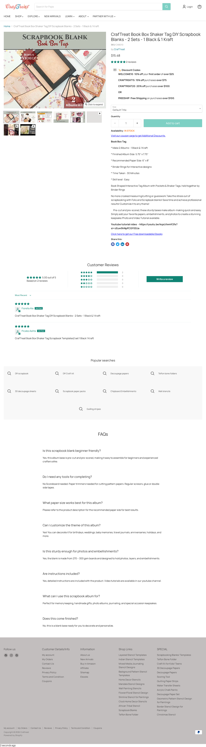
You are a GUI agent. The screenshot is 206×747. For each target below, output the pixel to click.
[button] (118, 62)
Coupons (47, 681)
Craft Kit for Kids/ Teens (169, 663)
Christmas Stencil (166, 714)
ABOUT (83, 16)
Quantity (115, 116)
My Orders (47, 659)
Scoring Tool (163, 676)
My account (48, 655)
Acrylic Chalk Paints (167, 689)
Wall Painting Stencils (130, 688)
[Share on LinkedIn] (122, 244)
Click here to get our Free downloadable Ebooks (136, 234)
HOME (7, 16)
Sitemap (84, 672)
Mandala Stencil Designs (131, 684)
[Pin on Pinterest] (127, 244)
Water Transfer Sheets (168, 685)
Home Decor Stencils (130, 679)
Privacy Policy (49, 672)
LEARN (69, 16)
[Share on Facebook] (113, 244)
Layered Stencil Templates (133, 655)
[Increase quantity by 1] (137, 123)
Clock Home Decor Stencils (133, 701)
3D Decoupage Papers (168, 668)
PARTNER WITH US (103, 16)
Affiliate (84, 668)
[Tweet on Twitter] (117, 244)
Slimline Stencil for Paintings (134, 697)
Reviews (46, 668)
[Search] (166, 6)
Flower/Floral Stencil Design (133, 692)
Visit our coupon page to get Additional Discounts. (138, 135)
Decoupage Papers (167, 672)
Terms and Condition (53, 676)
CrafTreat (119, 49)
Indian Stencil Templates (132, 659)
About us (85, 655)
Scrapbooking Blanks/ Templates (174, 655)
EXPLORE (33, 16)
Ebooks (84, 676)
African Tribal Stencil (129, 705)
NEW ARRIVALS (52, 16)
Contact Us (48, 663)
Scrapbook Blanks (128, 710)
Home (7, 26)
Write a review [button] (164, 279)
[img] (22, 303)
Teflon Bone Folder (128, 714)
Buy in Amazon (88, 663)
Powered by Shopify (13, 735)
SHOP (18, 16)
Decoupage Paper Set (168, 694)
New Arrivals (86, 659)
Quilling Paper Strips (167, 681)
